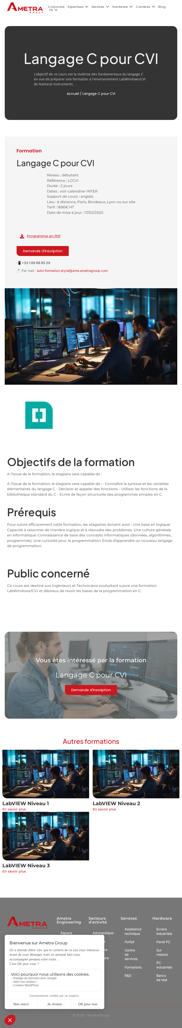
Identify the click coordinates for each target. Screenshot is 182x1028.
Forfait (129, 942)
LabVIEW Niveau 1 (25, 803)
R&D (128, 975)
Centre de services (131, 954)
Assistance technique (133, 931)
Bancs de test (161, 977)
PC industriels (164, 965)
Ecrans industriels (164, 931)
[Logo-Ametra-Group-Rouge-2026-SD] (25, 7)
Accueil (73, 93)
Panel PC (163, 942)
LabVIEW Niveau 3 (26, 865)
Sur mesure (162, 952)
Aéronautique (101, 933)
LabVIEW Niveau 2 (116, 803)
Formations (133, 967)
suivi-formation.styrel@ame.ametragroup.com (72, 271)
